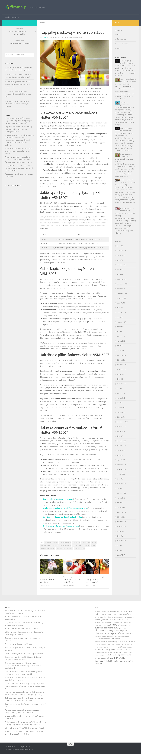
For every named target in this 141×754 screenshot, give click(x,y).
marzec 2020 (121, 450)
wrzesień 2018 (121, 469)
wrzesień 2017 (121, 526)
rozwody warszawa (101, 647)
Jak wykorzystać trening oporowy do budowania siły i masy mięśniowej (125, 81)
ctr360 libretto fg (86, 542)
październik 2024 (122, 284)
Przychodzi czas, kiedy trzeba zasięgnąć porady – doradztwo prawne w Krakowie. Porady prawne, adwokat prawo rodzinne (18, 159)
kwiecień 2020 (121, 446)
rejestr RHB (130, 644)
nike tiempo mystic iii (65, 545)
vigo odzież (70, 548)
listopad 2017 (121, 517)
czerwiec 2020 (121, 441)
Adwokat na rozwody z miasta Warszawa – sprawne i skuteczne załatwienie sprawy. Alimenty (18, 151)
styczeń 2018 (121, 507)
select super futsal (109, 649)
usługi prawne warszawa (110, 659)
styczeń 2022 (121, 350)
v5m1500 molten (60, 548)
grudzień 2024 (121, 279)
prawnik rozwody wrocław (125, 639)
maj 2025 (120, 270)
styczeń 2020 (121, 460)
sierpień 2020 (121, 431)
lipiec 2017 (120, 536)
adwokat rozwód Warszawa (109, 614)
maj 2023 (120, 317)
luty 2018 (120, 503)
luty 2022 (120, 346)
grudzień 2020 (121, 412)
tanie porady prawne (123, 655)
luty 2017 (120, 550)
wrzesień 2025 (121, 265)
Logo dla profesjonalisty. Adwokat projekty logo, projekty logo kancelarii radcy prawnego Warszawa (18, 129)
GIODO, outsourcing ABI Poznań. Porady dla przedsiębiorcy (24, 654)
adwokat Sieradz (122, 614)
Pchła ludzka (104, 636)
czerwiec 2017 (121, 541)
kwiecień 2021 (121, 393)
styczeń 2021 (121, 408)
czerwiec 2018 (121, 484)
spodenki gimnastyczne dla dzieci (81, 545)
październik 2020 (122, 422)
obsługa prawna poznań (107, 633)
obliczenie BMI (101, 630)
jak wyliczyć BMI (119, 620)
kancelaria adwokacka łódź (113, 622)
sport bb (93, 545)
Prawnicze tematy (122, 44)
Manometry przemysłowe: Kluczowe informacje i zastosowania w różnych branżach (17, 103)
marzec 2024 (121, 289)
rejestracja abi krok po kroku (119, 644)
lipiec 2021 (120, 379)
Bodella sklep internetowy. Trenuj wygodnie (61, 526)
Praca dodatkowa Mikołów (109, 638)
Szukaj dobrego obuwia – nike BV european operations (65, 508)
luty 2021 (120, 403)
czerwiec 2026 (121, 251)
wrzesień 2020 (121, 427)
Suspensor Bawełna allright (48, 548)
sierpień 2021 (121, 374)
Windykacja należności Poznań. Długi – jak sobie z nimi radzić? (24, 728)
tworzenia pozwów (101, 658)
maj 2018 (120, 488)
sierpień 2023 (121, 303)
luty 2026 (120, 260)
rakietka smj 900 (106, 644)
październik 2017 (122, 522)
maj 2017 (120, 545)
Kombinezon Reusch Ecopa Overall (49, 545)
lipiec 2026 (120, 246)
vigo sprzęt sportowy (80, 548)
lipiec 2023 (120, 308)
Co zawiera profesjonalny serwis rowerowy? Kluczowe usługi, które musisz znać (18, 94)
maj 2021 (120, 389)
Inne (118, 34)
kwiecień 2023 (121, 322)
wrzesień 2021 (121, 369)
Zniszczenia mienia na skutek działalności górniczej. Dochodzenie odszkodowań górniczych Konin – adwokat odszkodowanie (23, 665)
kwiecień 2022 (121, 336)
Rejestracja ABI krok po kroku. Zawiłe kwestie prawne (21, 629)
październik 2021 (122, 365)
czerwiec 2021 (121, 384)
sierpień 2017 (121, 531)
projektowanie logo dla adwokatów (104, 642)
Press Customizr (28, 750)
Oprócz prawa (121, 39)
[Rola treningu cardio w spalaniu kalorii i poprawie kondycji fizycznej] (74, 566)
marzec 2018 (121, 498)
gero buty (94, 542)
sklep (118, 649)
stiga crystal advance (108, 655)
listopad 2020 (121, 417)
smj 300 (122, 649)
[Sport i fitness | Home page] (16, 7)
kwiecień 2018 (121, 493)
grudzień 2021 (121, 355)
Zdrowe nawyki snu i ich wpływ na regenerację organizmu (48, 579)
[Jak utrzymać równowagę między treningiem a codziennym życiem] (97, 566)
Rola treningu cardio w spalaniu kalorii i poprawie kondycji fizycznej (72, 579)
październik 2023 (122, 293)
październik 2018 (122, 465)
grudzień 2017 (121, 512)
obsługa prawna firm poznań (117, 631)
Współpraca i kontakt (12, 17)
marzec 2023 (121, 327)
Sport (42, 23)
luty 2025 (120, 274)
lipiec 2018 (120, 479)
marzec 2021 (121, 398)
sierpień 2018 (121, 474)
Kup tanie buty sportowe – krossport (58, 499)
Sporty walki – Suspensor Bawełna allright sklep (62, 517)
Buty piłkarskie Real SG (65, 542)
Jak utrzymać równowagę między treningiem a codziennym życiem (95, 579)
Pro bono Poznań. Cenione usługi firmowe (18, 644)
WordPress (15, 750)
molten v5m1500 (109, 625)
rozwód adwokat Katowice (117, 647)
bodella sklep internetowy (51, 542)
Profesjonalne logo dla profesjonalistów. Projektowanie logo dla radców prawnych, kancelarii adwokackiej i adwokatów (18, 120)
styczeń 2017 (121, 555)
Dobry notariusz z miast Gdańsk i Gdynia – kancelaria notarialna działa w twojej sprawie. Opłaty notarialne (19, 168)
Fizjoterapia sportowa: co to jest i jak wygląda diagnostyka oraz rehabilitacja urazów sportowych (17, 84)
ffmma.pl (45, 38)
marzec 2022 (121, 341)
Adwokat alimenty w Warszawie (104, 611)
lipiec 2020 (120, 436)
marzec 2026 (121, 255)
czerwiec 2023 (121, 312)
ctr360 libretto (76, 542)
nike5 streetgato (121, 625)
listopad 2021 (121, 360)
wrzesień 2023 (121, 298)
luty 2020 (120, 455)
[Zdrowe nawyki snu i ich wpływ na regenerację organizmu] (51, 566)
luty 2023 (120, 331)
